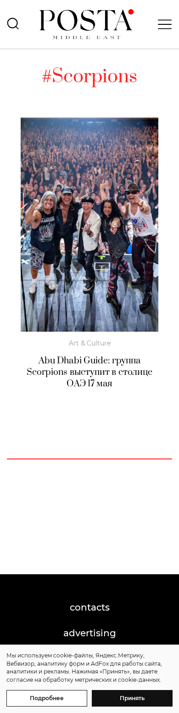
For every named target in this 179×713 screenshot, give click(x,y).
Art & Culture (90, 343)
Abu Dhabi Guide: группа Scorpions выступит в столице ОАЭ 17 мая (90, 372)
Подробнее (47, 698)
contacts (90, 607)
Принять (132, 698)
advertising (89, 633)
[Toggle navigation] (162, 24)
